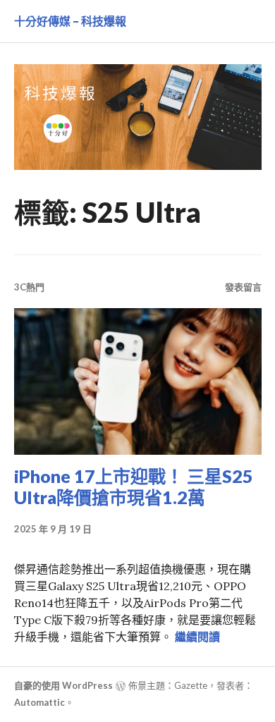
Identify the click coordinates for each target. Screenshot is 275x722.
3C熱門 (29, 287)
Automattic (39, 702)
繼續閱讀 (197, 637)
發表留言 (243, 287)
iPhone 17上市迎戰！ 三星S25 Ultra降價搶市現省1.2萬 (133, 486)
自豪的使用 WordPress (63, 685)
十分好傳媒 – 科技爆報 (70, 20)
